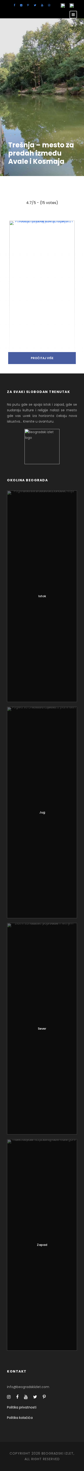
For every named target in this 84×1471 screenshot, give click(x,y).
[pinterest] (28, 5)
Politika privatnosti (21, 1407)
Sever (42, 1028)
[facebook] (14, 5)
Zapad (42, 1245)
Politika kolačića (20, 1417)
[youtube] (42, 5)
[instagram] (49, 5)
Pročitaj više (42, 358)
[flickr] (21, 5)
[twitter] (35, 5)
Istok (42, 596)
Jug (42, 812)
